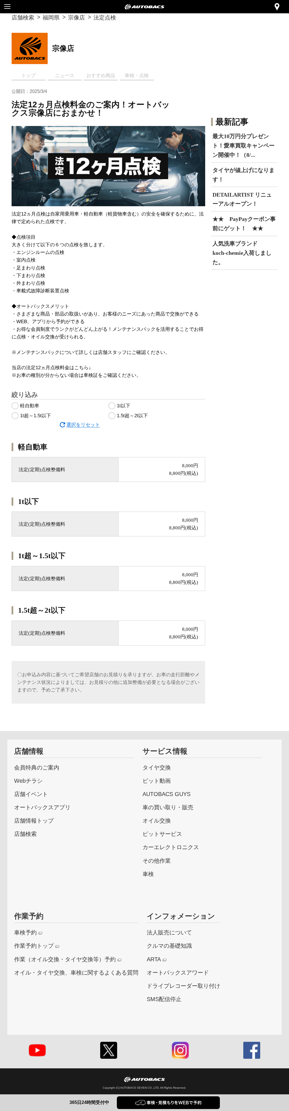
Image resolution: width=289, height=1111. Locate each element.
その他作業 (157, 860)
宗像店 (76, 17)
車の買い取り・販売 (168, 807)
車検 (148, 874)
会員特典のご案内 (36, 767)
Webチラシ (28, 780)
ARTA (154, 959)
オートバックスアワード (178, 972)
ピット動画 (157, 780)
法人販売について (169, 932)
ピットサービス (162, 833)
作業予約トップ (34, 945)
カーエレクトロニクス (171, 847)
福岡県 (51, 17)
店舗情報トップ (34, 820)
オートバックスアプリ (42, 807)
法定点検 (104, 17)
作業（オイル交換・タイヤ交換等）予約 (65, 959)
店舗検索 (23, 17)
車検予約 (25, 932)
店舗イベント (31, 794)
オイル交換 (157, 820)
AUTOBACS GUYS (167, 794)
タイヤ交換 (157, 767)
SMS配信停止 (164, 999)
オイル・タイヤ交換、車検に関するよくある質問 (76, 972)
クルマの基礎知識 (169, 945)
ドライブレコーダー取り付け (183, 985)
